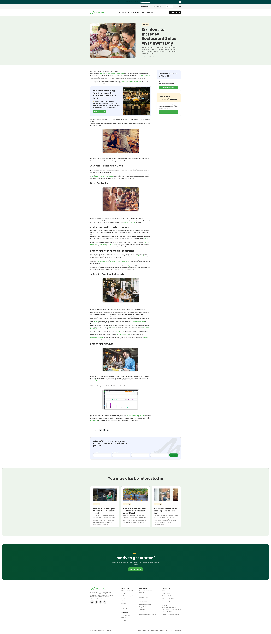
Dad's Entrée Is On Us (129, 222)
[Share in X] (100, 430)
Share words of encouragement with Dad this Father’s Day (113, 262)
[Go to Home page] (97, 12)
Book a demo (94, 420)
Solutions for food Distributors (147, 614)
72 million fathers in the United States (130, 81)
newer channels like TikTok (137, 256)
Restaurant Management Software (146, 591)
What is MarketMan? (127, 591)
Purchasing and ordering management (146, 601)
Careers (123, 603)
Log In (123, 606)
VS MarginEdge (125, 615)
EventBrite (96, 321)
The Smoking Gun (119, 331)
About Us (123, 601)
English (168, 6)
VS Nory (123, 620)
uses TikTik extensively (123, 335)
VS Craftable (125, 618)
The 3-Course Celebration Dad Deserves (102, 176)
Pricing (123, 598)
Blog (163, 591)
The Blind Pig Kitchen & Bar (137, 321)
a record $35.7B (145, 75)
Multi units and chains (145, 604)
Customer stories (167, 596)
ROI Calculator (166, 593)
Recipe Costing (143, 607)
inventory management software (135, 415)
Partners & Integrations (128, 596)
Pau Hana (113, 327)
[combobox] (169, 6)
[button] (122, 12)
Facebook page (127, 266)
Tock (145, 337)
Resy (109, 327)
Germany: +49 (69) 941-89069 (170, 614)
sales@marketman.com (169, 607)
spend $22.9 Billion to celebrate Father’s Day (111, 73)
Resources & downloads (169, 598)
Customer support (167, 601)
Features (123, 593)
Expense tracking (144, 597)
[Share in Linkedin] (104, 430)
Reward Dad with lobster (97, 337)
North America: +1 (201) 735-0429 (171, 609)
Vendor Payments (144, 612)
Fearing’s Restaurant (98, 380)
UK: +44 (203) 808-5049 (169, 612)
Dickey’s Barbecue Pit (102, 266)
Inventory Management (145, 595)
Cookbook (142, 609)
